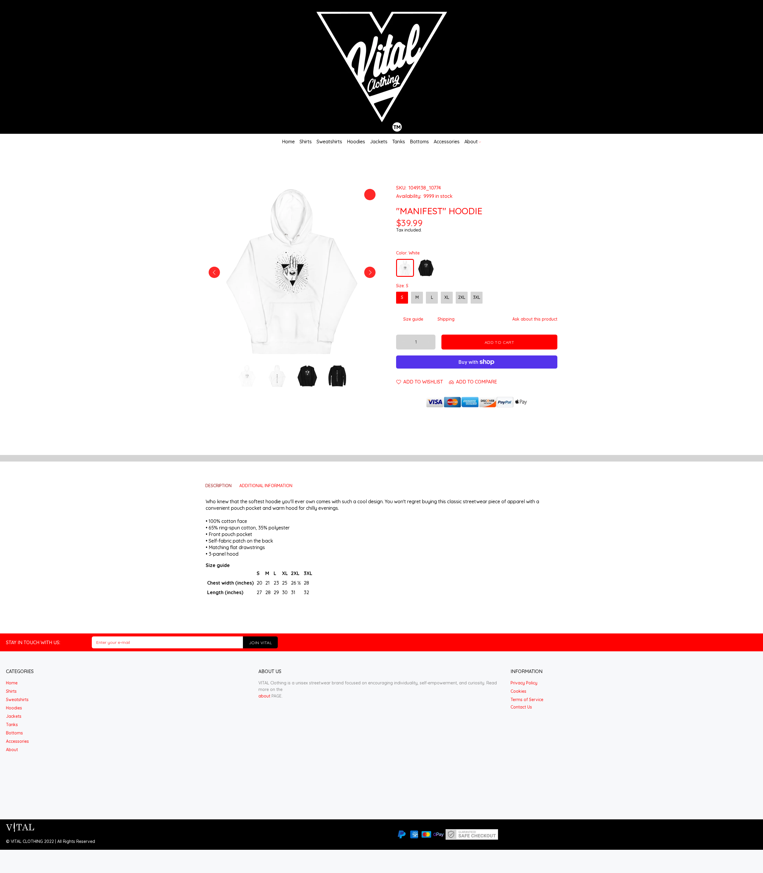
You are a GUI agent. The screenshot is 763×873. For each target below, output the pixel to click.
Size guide (413, 319)
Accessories (17, 741)
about (264, 696)
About (12, 749)
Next (370, 272)
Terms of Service (527, 699)
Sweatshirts (17, 699)
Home (12, 683)
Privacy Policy (524, 683)
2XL (461, 297)
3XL (476, 297)
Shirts (11, 691)
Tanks (12, 724)
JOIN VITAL (260, 642)
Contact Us (521, 707)
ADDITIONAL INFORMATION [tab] (265, 485)
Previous (214, 272)
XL (446, 297)
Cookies (518, 691)
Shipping (446, 319)
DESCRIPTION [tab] (218, 485)
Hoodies (14, 708)
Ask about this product (534, 319)
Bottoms (14, 733)
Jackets (13, 716)
